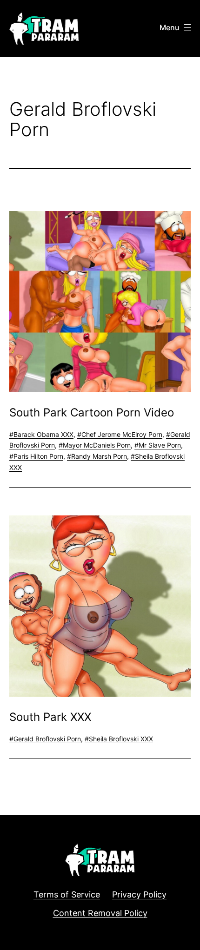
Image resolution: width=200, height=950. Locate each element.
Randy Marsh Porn (99, 456)
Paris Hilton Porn (38, 456)
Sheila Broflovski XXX (121, 739)
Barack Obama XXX (43, 434)
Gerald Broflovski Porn (47, 739)
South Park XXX (50, 717)
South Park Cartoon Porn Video (91, 412)
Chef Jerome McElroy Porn (121, 434)
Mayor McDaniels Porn (97, 445)
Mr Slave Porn (160, 445)
